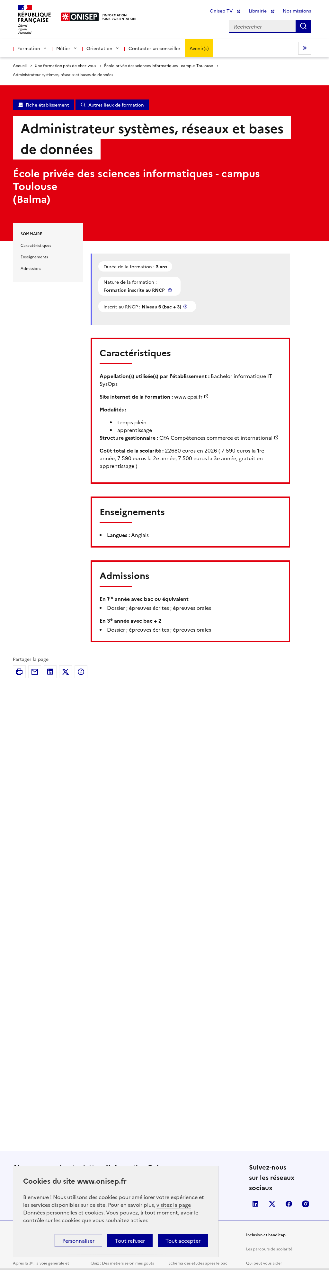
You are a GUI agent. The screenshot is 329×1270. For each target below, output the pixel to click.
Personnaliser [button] (78, 1240)
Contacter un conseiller (155, 48)
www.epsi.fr (188, 396)
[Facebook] (81, 671)
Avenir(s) (199, 48)
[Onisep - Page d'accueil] (80, 17)
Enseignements (34, 256)
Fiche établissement (47, 104)
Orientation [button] (99, 48)
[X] (65, 671)
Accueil (20, 65)
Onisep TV (222, 10)
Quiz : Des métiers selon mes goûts (122, 1263)
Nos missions (297, 10)
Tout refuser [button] (130, 1240)
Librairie (258, 10)
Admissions (31, 268)
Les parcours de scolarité (269, 1248)
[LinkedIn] (50, 671)
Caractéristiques (36, 245)
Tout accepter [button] (182, 1240)
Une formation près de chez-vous (65, 65)
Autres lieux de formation (116, 104)
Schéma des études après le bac (197, 1263)
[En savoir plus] (170, 290)
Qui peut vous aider (264, 1263)
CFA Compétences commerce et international (215, 437)
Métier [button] (63, 48)
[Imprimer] (19, 671)
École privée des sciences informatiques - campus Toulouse (158, 65)
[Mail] (34, 671)
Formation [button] (28, 48)
